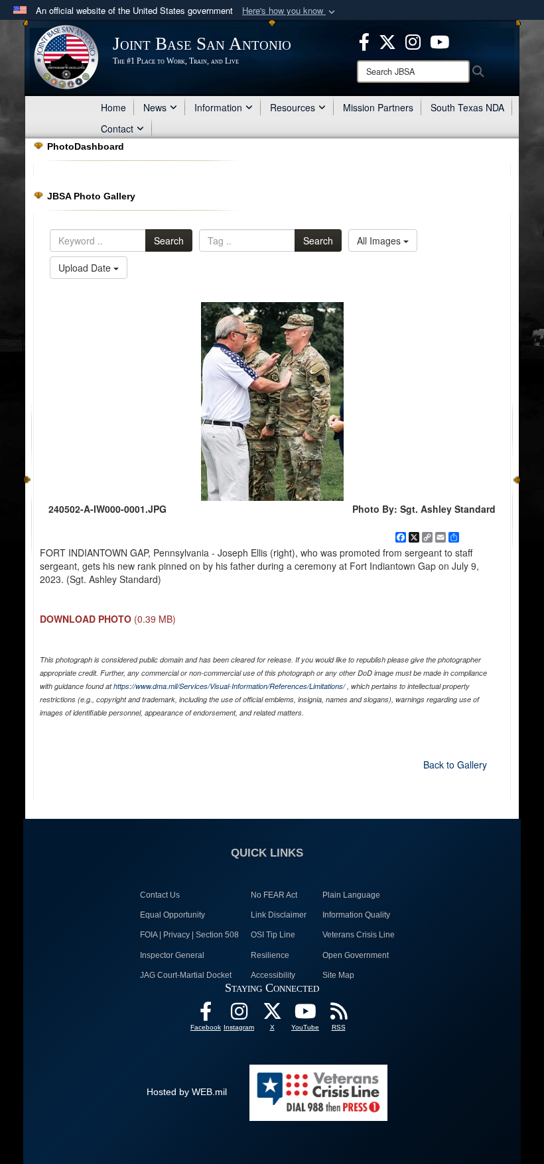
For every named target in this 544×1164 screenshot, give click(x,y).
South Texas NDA (467, 107)
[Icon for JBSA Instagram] (238, 1015)
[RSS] (338, 1015)
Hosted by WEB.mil (187, 1091)
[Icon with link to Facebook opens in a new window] (364, 40)
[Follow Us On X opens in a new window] (272, 1015)
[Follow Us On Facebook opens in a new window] (205, 1015)
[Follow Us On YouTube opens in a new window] (305, 1015)
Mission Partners (378, 107)
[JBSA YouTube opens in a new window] (439, 40)
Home (113, 107)
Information (218, 107)
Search (169, 240)
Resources (292, 107)
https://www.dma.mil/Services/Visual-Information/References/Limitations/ (229, 686)
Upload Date (85, 267)
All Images (380, 240)
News (155, 107)
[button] (290, 11)
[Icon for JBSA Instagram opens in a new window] (413, 40)
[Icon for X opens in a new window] (387, 40)
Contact (117, 128)
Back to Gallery (455, 764)
